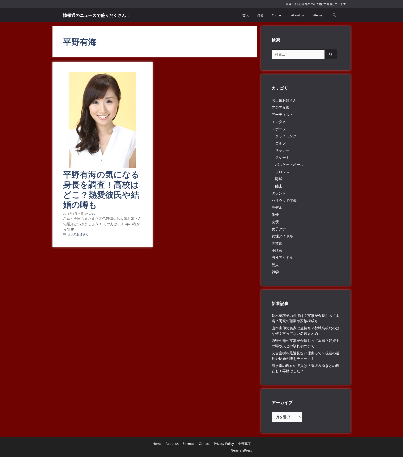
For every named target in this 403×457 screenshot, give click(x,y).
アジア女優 (280, 107)
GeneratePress (241, 450)
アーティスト (282, 114)
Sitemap (318, 15)
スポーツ (279, 128)
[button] (334, 15)
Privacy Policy (224, 443)
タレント (279, 193)
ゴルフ (280, 143)
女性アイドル (282, 236)
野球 (278, 178)
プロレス (282, 171)
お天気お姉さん (78, 234)
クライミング (286, 136)
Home (157, 443)
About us (297, 15)
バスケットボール (289, 164)
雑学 (275, 271)
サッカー (282, 150)
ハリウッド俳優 (284, 200)
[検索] (331, 54)
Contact (277, 15)
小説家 (277, 250)
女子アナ (279, 229)
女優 (275, 221)
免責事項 (244, 443)
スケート (282, 157)
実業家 (277, 243)
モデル (277, 207)
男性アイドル (282, 257)
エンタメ (279, 121)
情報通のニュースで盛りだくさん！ (96, 15)
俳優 (260, 15)
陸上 (278, 186)
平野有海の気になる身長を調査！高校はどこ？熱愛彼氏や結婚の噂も (101, 189)
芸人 (245, 15)
